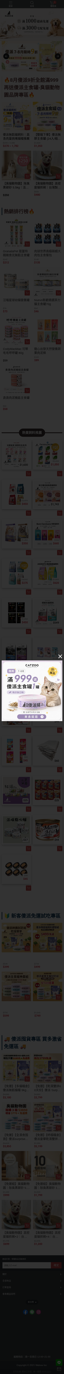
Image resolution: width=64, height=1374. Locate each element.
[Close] (60, 656)
